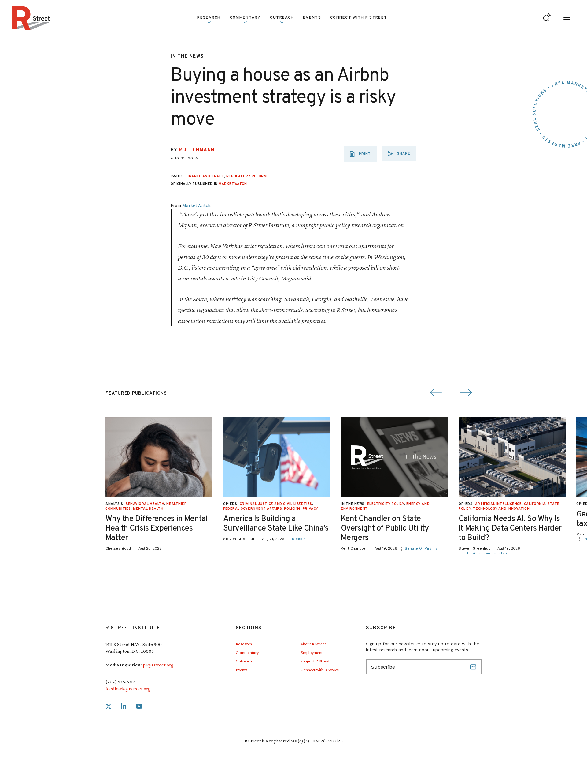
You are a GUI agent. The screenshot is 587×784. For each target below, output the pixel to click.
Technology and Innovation (501, 509)
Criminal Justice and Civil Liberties (276, 504)
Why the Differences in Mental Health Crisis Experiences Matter (156, 528)
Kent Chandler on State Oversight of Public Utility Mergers (385, 528)
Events (312, 17)
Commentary (247, 652)
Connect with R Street (358, 17)
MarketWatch (233, 184)
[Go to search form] (547, 18)
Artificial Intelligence (498, 504)
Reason (299, 539)
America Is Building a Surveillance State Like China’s (276, 524)
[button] (399, 153)
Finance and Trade (205, 176)
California (535, 504)
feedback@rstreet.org (127, 688)
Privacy (310, 509)
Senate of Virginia (421, 548)
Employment (312, 652)
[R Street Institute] (31, 18)
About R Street (313, 643)
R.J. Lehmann (197, 150)
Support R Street (315, 660)
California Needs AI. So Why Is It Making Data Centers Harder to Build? (510, 528)
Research (244, 643)
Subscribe (474, 666)
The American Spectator (487, 553)
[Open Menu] (567, 18)
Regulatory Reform (246, 176)
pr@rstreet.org (158, 664)
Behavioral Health (145, 504)
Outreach (282, 17)
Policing (292, 509)
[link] (108, 706)
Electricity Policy (385, 504)
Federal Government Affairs (252, 509)
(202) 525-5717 (120, 681)
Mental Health (148, 509)
